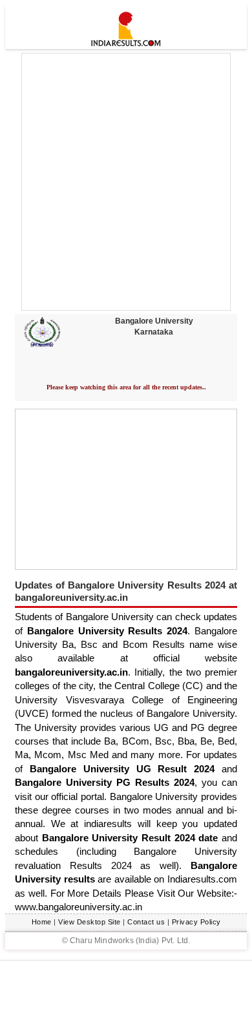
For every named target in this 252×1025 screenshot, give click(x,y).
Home (42, 922)
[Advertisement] (126, 182)
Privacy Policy (196, 922)
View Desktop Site (89, 922)
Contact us (146, 922)
